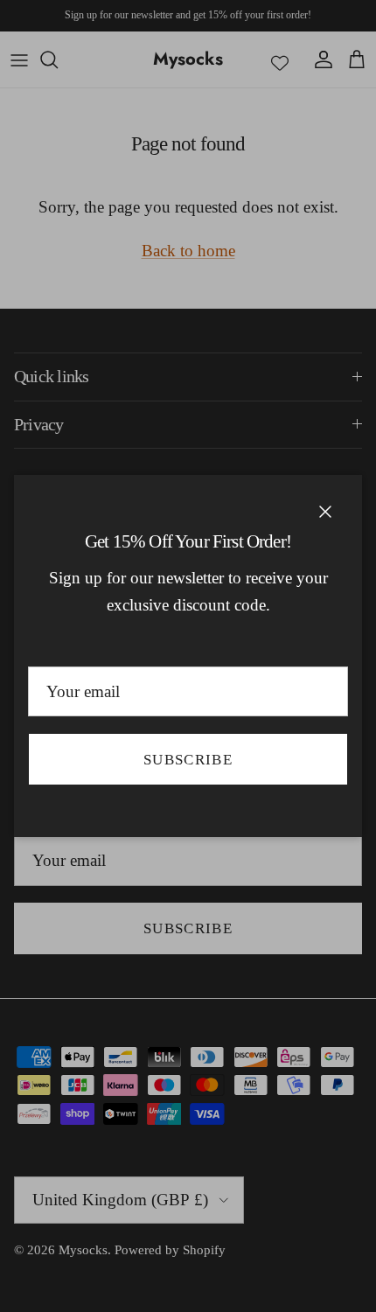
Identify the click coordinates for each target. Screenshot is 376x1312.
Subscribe (188, 759)
